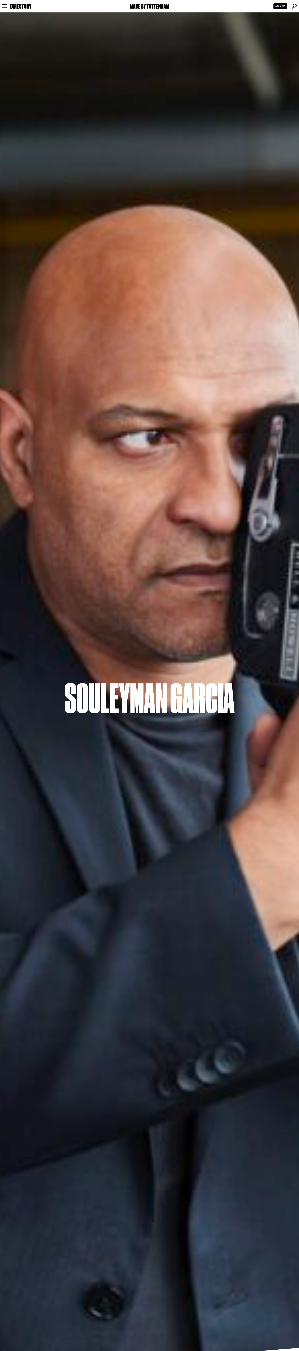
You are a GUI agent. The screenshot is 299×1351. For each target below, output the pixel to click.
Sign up (280, 6)
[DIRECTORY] (4, 6)
